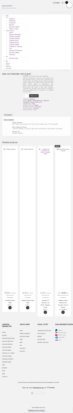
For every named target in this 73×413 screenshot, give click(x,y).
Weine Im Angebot (25, 333)
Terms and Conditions (44, 330)
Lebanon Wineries (10, 30)
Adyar (4, 332)
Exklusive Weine (24, 336)
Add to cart (34, 96)
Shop (7, 17)
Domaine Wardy (14, 52)
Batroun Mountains (15, 34)
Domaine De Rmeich (15, 50)
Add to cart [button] (10, 307)
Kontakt (22, 351)
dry (41, 100)
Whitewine (12, 21)
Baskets (11, 25)
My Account (8, 68)
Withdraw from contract (36, 410)
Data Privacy (41, 333)
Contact (5, 376)
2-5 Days (35, 105)
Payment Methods (42, 342)
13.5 (35, 109)
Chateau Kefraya (14, 38)
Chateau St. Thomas (15, 46)
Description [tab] (8, 115)
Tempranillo (36, 100)
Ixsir (10, 48)
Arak (7, 56)
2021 (33, 103)
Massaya (12, 54)
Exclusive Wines (14, 27)
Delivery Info (41, 339)
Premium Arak (13, 58)
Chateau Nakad (14, 44)
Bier (21, 342)
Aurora (4, 335)
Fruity (36, 102)
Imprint (39, 336)
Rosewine (12, 23)
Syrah (32, 102)
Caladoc (29, 100)
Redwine (12, 19)
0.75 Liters (38, 106)
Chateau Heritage (14, 36)
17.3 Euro (36, 108)
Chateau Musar (14, 42)
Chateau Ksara (14, 40)
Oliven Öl (22, 348)
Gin (21, 345)
